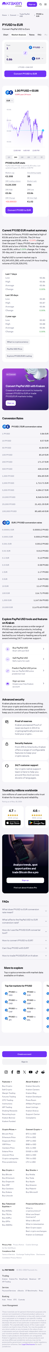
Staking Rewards (9, 1111)
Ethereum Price (9, 1137)
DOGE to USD (32, 1151)
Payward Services (9, 1291)
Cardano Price (8, 1148)
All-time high (32, 198)
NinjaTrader (23, 1279)
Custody (21, 1300)
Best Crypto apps (34, 1227)
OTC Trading (7, 1100)
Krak (4, 1300)
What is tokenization (35, 1224)
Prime (9, 1300)
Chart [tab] (5, 34)
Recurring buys (8, 1114)
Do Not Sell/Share (9, 1248)
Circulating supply (34, 173)
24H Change (10, 198)
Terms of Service (8, 1254)
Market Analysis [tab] (19, 34)
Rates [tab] (31, 34)
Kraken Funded (9, 1121)
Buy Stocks (32, 1170)
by (8, 1270)
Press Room (31, 1100)
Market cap (9, 173)
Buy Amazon (31, 1185)
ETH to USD (31, 1137)
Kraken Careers (32, 1089)
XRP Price (6, 1144)
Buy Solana (7, 1192)
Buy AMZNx (7, 1225)
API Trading (7, 1107)
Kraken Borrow (8, 1118)
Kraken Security (33, 1086)
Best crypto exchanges (36, 1231)
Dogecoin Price (8, 1141)
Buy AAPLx (7, 1218)
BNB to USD (31, 1144)
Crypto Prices (9, 1129)
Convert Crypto (34, 1129)
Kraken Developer (34, 1096)
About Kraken (33, 1081)
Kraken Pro (13, 1279)
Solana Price (7, 1151)
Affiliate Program (33, 1103)
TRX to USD (31, 1158)
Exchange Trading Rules (25, 1254)
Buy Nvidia (30, 1174)
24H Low (30, 190)
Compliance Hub (8, 1251)
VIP (39, 1279)
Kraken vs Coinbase (34, 1234)
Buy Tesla (30, 1178)
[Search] (40, 4)
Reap (41, 1291)
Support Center (33, 1114)
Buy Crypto (7, 1086)
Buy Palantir (31, 1188)
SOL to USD (31, 1148)
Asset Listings (32, 1107)
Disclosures (40, 1254)
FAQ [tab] (39, 34)
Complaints (31, 1118)
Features (7, 1081)
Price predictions (9, 1162)
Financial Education (35, 1204)
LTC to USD (31, 1162)
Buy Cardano (7, 1188)
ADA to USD (31, 1155)
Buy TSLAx (7, 1214)
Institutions (7, 1103)
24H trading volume (13, 181)
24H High (9, 190)
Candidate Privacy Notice (12, 1258)
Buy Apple (30, 1181)
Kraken (5, 1279)
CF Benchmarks (31, 1291)
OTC (15, 1300)
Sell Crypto (7, 1089)
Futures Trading (9, 1096)
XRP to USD (31, 1141)
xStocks (20, 1291)
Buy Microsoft (32, 1192)
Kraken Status (32, 1111)
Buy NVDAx (7, 1211)
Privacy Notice (18, 1245)
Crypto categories (10, 1158)
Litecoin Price (8, 1155)
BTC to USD (31, 1134)
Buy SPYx (6, 1221)
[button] (9, 157)
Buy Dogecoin (8, 1181)
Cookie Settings (32, 1245)
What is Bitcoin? (33, 1220)
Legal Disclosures (28, 1344)
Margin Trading (8, 1093)
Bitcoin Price (7, 1134)
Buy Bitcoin (7, 1174)
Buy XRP (6, 1185)
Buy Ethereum (8, 1178)
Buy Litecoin (7, 1195)
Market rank (32, 181)
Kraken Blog (31, 1093)
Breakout (32, 1279)
